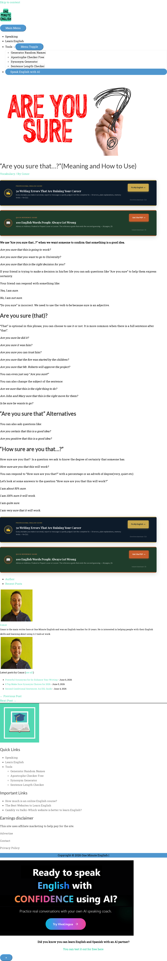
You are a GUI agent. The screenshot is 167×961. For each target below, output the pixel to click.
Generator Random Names (28, 52)
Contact (5, 841)
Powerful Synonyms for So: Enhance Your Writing (31, 679)
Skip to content (10, 2)
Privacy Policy (10, 848)
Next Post (8, 700)
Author (9, 579)
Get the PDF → (138, 217)
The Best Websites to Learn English (28, 805)
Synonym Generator (24, 61)
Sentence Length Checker (27, 66)
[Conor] (16, 620)
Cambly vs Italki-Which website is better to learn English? (43, 810)
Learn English (14, 41)
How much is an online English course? (31, 801)
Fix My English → (138, 187)
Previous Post (11, 696)
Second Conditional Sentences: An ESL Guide (28, 688)
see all (29, 672)
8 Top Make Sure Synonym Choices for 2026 (27, 684)
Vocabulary (7, 174)
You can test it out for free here (83, 949)
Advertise (6, 833)
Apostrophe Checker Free (27, 57)
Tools (8, 47)
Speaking (11, 36)
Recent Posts (13, 583)
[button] (86, 72)
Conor (3, 624)
